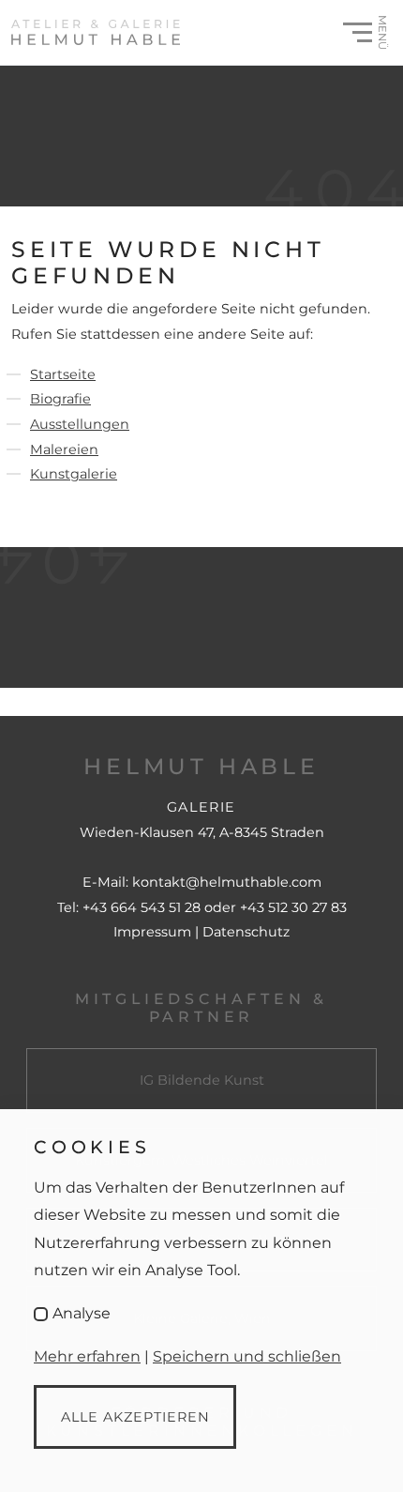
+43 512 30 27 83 (293, 907)
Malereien (64, 449)
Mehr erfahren (87, 1356)
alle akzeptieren (135, 1416)
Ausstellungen (79, 424)
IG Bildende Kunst (202, 1080)
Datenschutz (246, 931)
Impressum (154, 931)
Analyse (81, 1313)
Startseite (63, 374)
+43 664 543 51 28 (141, 907)
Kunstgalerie (73, 473)
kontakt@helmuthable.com (226, 882)
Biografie (60, 398)
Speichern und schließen (247, 1356)
